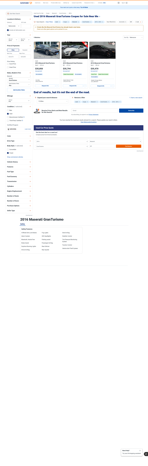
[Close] (140, 451)
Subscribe (131, 110)
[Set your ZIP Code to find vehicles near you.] (100, 16)
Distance (9, 22)
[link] (39, 74)
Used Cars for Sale (38, 13)
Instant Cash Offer (77, 3)
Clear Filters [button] (49, 22)
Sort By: (126, 37)
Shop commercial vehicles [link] (15, 157)
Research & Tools (89, 3)
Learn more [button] (28, 129)
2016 (70, 13)
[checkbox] (11, 64)
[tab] (22, 224)
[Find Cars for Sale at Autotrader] (26, 2)
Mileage (10, 99)
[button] (119, 3)
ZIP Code (23, 22)
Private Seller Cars (56, 3)
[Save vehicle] (58, 43)
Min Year (11, 39)
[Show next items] (140, 21)
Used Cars (37, 3)
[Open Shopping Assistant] (146, 454)
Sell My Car (66, 3)
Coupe (47, 13)
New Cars (45, 3)
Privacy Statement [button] (93, 114)
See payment (38, 71)
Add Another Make (19, 90)
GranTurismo (62, 13)
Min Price (9, 53)
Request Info (45, 85)
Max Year (23, 39)
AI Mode (101, 3)
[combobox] (19, 14)
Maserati (54, 13)
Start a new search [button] (136, 97)
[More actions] (57, 85)
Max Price (22, 53)
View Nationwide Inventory (89, 122)
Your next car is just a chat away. (74, 7)
